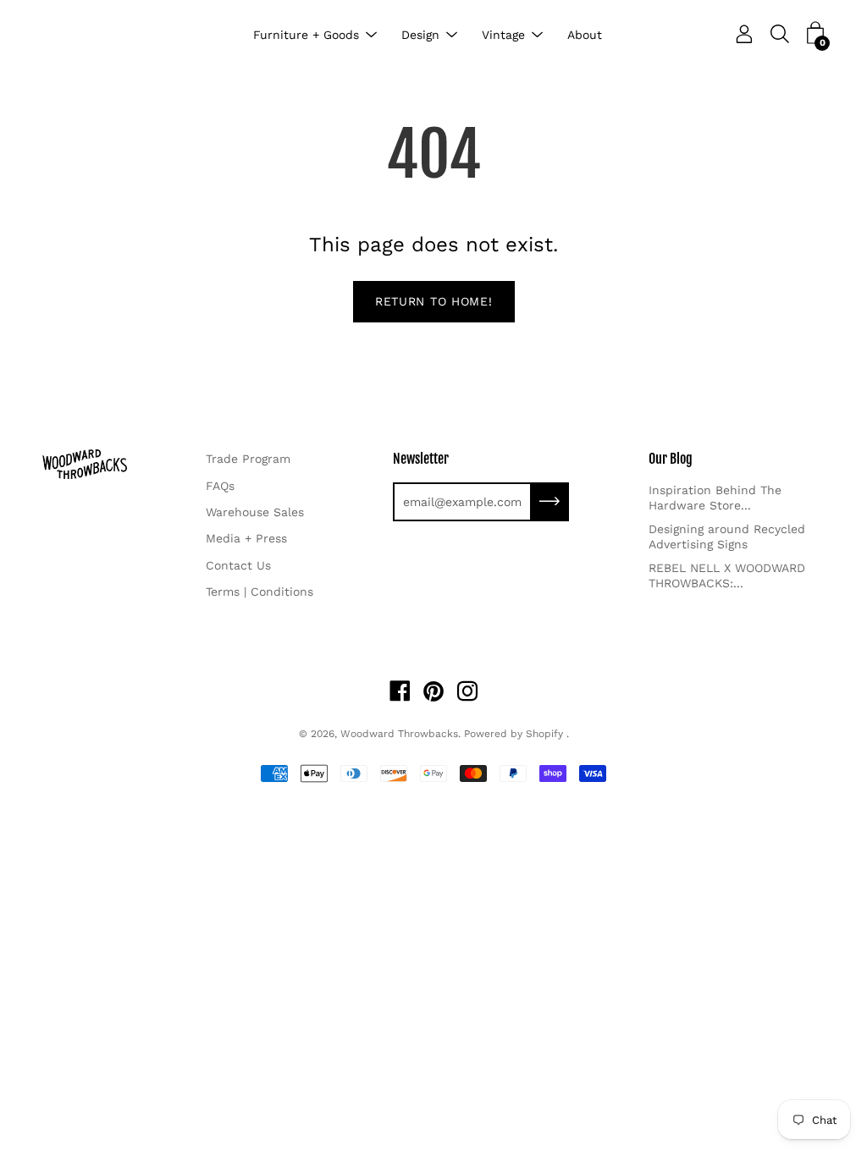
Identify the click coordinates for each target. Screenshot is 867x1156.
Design (420, 34)
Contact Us (238, 565)
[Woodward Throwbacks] (110, 35)
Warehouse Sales (255, 512)
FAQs (220, 486)
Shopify (544, 734)
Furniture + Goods (306, 34)
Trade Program (248, 458)
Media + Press (246, 538)
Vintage (503, 34)
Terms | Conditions (259, 591)
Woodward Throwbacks (399, 734)
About (584, 34)
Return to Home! (434, 301)
